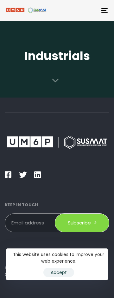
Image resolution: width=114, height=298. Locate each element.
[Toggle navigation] (91, 10)
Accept (59, 272)
